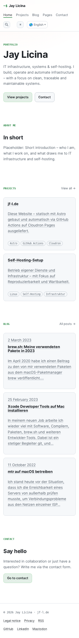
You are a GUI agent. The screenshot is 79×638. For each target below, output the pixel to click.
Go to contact (17, 578)
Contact (62, 15)
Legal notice (11, 620)
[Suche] (6, 24)
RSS (41, 620)
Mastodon (39, 629)
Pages (47, 15)
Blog (35, 15)
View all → (68, 188)
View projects (17, 97)
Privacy (29, 620)
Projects (22, 15)
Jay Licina (14, 6)
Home (7, 15)
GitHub (8, 629)
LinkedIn (23, 629)
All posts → (67, 324)
